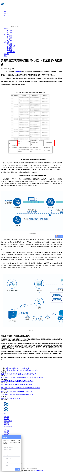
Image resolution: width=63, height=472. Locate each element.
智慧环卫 (9, 50)
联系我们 (9, 36)
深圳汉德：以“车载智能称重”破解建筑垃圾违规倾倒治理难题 (18, 374)
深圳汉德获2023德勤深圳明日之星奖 (11, 398)
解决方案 (6, 15)
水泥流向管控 (11, 52)
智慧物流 (9, 48)
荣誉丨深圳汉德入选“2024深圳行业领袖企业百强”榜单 (16, 384)
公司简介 (9, 40)
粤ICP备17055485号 (39, 470)
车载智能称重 (18, 71)
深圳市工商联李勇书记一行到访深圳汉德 (18, 368)
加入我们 (9, 38)
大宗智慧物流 (11, 46)
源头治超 (9, 44)
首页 (5, 11)
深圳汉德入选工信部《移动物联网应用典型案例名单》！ (17, 394)
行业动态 (9, 30)
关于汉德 (6, 34)
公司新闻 (9, 32)
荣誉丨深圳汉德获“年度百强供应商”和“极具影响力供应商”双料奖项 (20, 388)
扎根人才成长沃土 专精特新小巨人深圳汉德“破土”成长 (22, 370)
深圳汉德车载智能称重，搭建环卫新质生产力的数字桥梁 (17, 381)
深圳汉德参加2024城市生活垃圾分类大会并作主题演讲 (16, 391)
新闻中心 (6, 28)
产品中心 (6, 13)
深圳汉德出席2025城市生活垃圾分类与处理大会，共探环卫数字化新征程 (22, 377)
